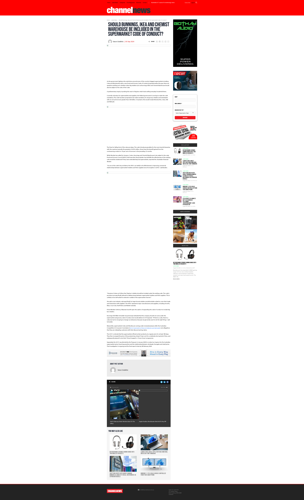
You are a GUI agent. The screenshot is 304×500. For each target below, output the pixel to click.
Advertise (138, 2)
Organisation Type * (179, 110)
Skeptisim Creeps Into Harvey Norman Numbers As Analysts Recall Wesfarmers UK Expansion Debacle (190, 176)
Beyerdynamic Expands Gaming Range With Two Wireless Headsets (189, 151)
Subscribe (185, 117)
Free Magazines (131, 2)
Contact (145, 2)
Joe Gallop (193, 154)
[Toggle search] (196, 2)
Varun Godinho (123, 370)
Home (108, 2)
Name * (176, 97)
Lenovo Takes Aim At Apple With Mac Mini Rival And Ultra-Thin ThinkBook (190, 162)
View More (176, 216)
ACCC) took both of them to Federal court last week (145, 328)
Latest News (115, 2)
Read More (176, 279)
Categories (122, 2)
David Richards (194, 180)
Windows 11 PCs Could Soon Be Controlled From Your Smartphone (190, 188)
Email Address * (178, 103)
